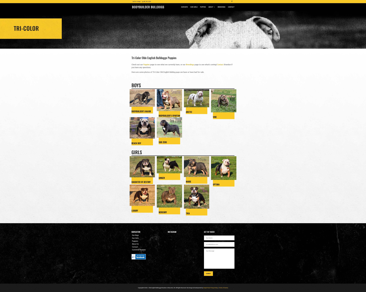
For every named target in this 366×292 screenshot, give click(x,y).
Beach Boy (136, 143)
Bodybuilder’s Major (141, 111)
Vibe (215, 117)
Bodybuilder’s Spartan (169, 115)
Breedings (221, 7)
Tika (188, 213)
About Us (135, 244)
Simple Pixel (206, 288)
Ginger (162, 177)
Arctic (189, 112)
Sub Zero (163, 142)
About (210, 7)
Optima (216, 184)
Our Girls (194, 7)
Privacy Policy (214, 288)
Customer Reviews (139, 250)
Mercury (163, 212)
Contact (231, 7)
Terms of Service (223, 288)
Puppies (203, 7)
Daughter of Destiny (141, 182)
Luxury (135, 210)
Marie (188, 181)
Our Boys (184, 7)
